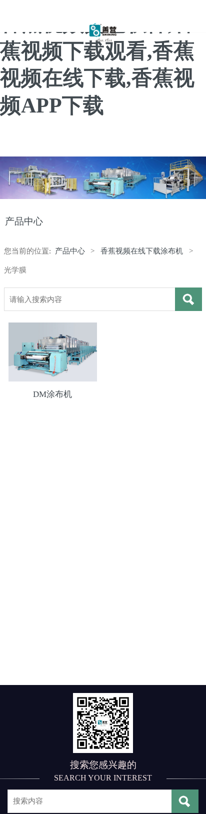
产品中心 (70, 250)
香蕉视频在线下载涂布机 (141, 250)
